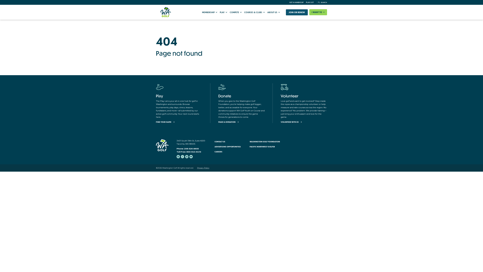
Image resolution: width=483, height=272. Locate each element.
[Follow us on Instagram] (182, 156)
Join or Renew (297, 12)
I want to (317, 12)
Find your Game (163, 122)
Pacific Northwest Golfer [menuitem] (262, 147)
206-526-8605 (191, 148)
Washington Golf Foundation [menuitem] (265, 142)
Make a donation (227, 122)
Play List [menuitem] (310, 2)
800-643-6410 (193, 152)
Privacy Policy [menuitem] (203, 168)
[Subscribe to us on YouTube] (191, 156)
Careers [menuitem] (218, 152)
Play (222, 12)
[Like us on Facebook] (178, 156)
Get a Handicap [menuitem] (296, 2)
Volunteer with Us (290, 122)
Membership (208, 12)
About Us (272, 12)
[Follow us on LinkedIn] (186, 156)
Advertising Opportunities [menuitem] (228, 147)
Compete (235, 12)
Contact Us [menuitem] (220, 142)
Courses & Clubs (253, 12)
